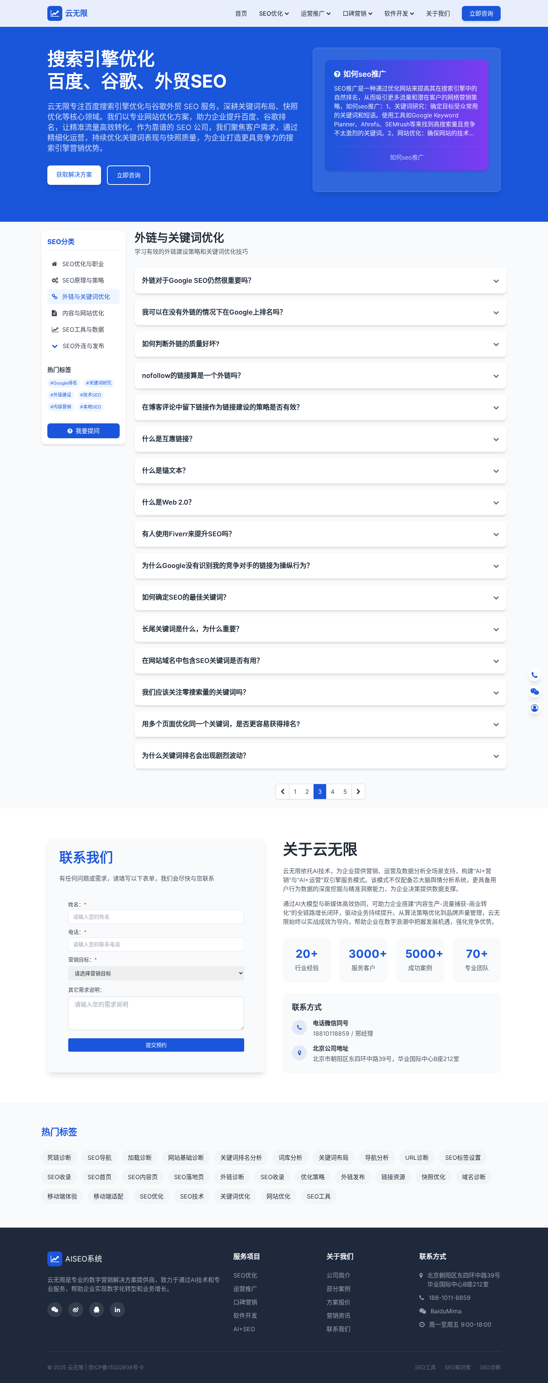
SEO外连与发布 (82, 346)
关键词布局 (334, 1157)
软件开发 (396, 13)
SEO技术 (192, 1196)
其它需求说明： (86, 989)
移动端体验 (62, 1196)
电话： (77, 932)
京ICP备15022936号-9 (116, 1367)
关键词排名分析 (241, 1157)
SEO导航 (99, 1157)
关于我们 (438, 13)
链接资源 (393, 1177)
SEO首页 (99, 1177)
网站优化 (278, 1196)
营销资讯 (338, 1315)
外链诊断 (232, 1177)
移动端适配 (108, 1196)
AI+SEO (244, 1329)
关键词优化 (235, 1196)
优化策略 (313, 1177)
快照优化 (433, 1177)
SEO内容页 (143, 1177)
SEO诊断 (490, 1367)
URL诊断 (417, 1157)
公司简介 (338, 1275)
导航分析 (377, 1157)
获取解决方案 (74, 174)
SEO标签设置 (463, 1157)
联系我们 (338, 1329)
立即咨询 (481, 13)
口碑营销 (354, 13)
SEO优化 (271, 13)
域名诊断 (474, 1177)
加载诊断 (140, 1157)
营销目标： (82, 959)
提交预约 (156, 1045)
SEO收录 (59, 1177)
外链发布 (353, 1177)
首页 (241, 13)
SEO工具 (319, 1196)
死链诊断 (59, 1157)
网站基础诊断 (186, 1157)
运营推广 (313, 13)
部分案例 (338, 1288)
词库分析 (290, 1157)
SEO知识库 (458, 1367)
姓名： (77, 904)
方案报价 (338, 1302)
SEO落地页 (189, 1177)
